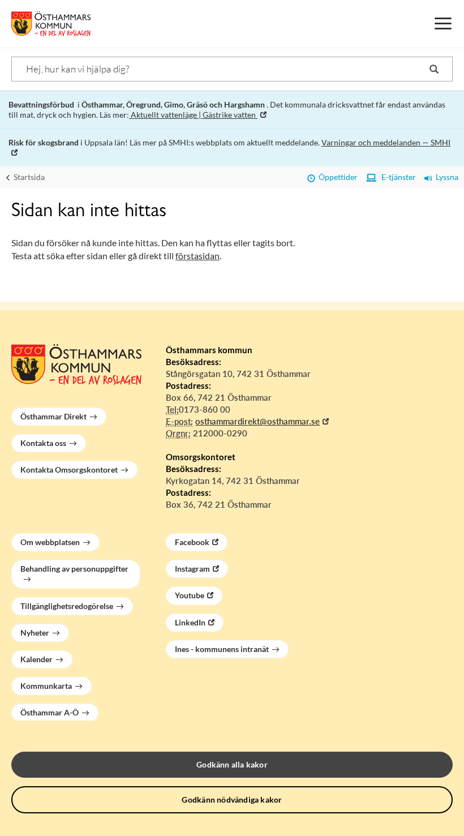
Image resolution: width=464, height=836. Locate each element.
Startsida (28, 177)
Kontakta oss (43, 443)
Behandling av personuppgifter (74, 568)
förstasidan (197, 255)
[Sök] (434, 69)
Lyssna (445, 177)
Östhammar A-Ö (49, 712)
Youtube (189, 595)
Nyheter (34, 632)
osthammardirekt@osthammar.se (257, 421)
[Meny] (443, 24)
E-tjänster (396, 177)
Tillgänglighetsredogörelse (66, 606)
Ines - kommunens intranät (222, 649)
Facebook (192, 542)
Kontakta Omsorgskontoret (69, 469)
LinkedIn (190, 622)
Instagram (192, 568)
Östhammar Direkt (53, 416)
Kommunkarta (46, 686)
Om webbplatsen (50, 542)
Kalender (36, 659)
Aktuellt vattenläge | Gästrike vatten (193, 114)
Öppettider (336, 177)
